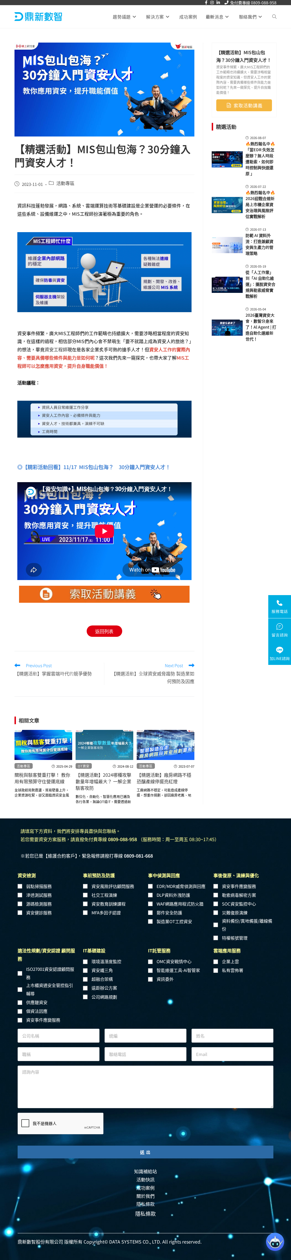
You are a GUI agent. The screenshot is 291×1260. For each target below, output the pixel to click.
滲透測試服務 (39, 895)
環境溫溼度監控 (106, 961)
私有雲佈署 (232, 970)
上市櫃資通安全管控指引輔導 (49, 989)
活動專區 (65, 183)
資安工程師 (56, 349)
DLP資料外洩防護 (173, 895)
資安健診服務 (39, 912)
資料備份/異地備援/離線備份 (247, 925)
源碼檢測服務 (39, 904)
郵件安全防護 (169, 912)
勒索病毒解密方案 (239, 895)
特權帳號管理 (235, 938)
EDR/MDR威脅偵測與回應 (181, 886)
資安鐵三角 (102, 970)
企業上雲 (230, 961)
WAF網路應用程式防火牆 (180, 904)
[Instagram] (212, 3)
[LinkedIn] (218, 3)
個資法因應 (36, 1011)
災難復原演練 (235, 912)
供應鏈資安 (36, 1002)
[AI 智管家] (275, 1242)
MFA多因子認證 (106, 912)
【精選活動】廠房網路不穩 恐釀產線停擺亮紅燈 (164, 778)
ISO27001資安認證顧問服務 (50, 973)
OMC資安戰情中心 (174, 961)
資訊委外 (165, 979)
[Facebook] (206, 3)
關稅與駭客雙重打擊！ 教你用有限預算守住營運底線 (42, 778)
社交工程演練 (104, 895)
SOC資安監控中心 (239, 904)
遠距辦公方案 (104, 988)
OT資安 (84, 766)
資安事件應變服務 (239, 886)
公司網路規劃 (104, 997)
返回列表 (104, 631)
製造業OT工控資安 (174, 921)
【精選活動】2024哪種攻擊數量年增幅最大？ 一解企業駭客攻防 (103, 781)
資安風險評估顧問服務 (113, 886)
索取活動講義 (248, 105)
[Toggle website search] (274, 16)
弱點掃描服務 (39, 886)
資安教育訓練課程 (109, 904)
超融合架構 (102, 979)
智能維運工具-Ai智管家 (178, 970)
